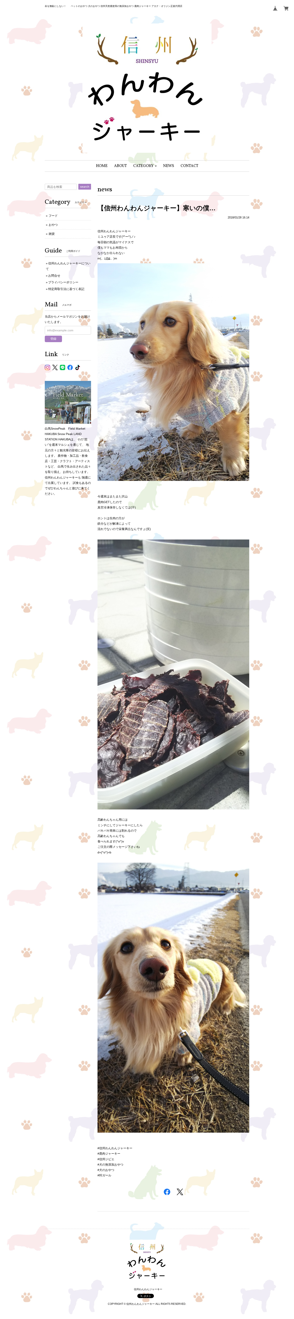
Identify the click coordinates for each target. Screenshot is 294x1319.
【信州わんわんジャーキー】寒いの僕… (156, 208)
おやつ (53, 224)
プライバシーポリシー (63, 282)
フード (53, 215)
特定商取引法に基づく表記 (66, 289)
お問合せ (54, 275)
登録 (53, 338)
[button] (145, 166)
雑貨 (52, 233)
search (84, 186)
